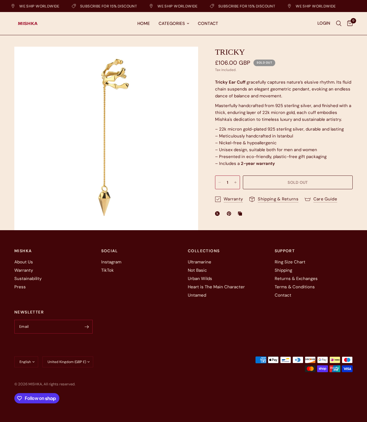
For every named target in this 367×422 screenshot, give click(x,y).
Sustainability (28, 278)
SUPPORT (285, 251)
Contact (208, 23)
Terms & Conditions (295, 287)
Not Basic (197, 270)
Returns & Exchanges (296, 278)
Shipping (283, 270)
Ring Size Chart (290, 262)
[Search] (338, 23)
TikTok (107, 270)
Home (143, 23)
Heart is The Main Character (216, 287)
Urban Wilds (200, 278)
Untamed (197, 295)
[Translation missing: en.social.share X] (218, 213)
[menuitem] (143, 23)
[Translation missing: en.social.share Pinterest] (230, 213)
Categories (172, 23)
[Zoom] (186, 58)
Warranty (23, 270)
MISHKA (23, 251)
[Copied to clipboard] (241, 213)
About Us (23, 262)
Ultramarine (199, 262)
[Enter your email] (87, 327)
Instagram (111, 262)
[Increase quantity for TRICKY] (235, 182)
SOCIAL (109, 251)
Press (20, 287)
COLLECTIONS (204, 251)
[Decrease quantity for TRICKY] (219, 182)
